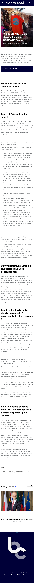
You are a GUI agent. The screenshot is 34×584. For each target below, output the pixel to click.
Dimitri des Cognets (11, 43)
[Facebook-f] (12, 579)
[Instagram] (21, 579)
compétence (19, 471)
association (10, 471)
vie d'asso (22, 474)
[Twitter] (9, 579)
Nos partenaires (16, 573)
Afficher (14, 68)
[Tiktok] (18, 579)
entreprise (28, 471)
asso (3, 471)
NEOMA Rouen (5, 474)
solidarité (14, 474)
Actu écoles (17, 514)
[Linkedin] (24, 579)
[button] (29, 2)
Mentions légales (6, 573)
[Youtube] (15, 579)
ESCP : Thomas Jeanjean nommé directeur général (17, 519)
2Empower (13, 574)
